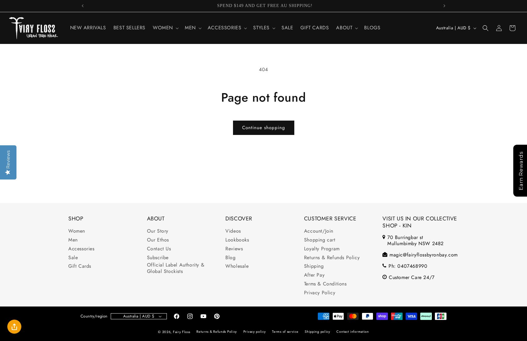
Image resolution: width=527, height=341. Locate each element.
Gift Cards (79, 266)
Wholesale (237, 266)
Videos (233, 231)
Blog (230, 258)
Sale (73, 258)
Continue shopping (263, 127)
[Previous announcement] (82, 6)
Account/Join (318, 231)
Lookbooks (237, 240)
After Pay (314, 275)
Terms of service (285, 331)
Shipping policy (317, 331)
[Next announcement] (444, 6)
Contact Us (159, 249)
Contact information (352, 331)
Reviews (234, 249)
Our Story (157, 231)
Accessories (81, 249)
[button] (165, 28)
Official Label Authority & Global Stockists (176, 268)
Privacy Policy (319, 293)
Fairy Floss (181, 331)
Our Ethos (158, 240)
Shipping (314, 266)
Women (76, 231)
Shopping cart (319, 240)
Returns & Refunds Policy (332, 258)
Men (73, 240)
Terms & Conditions (325, 284)
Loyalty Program (322, 249)
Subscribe (158, 258)
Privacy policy (254, 331)
